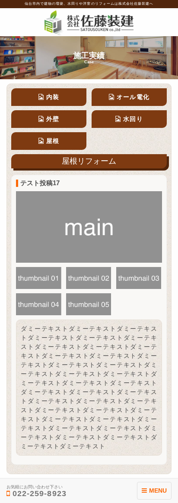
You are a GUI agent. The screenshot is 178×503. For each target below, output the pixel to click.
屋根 (52, 140)
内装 (52, 96)
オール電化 (133, 96)
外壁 (52, 118)
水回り (133, 118)
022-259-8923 (36, 491)
